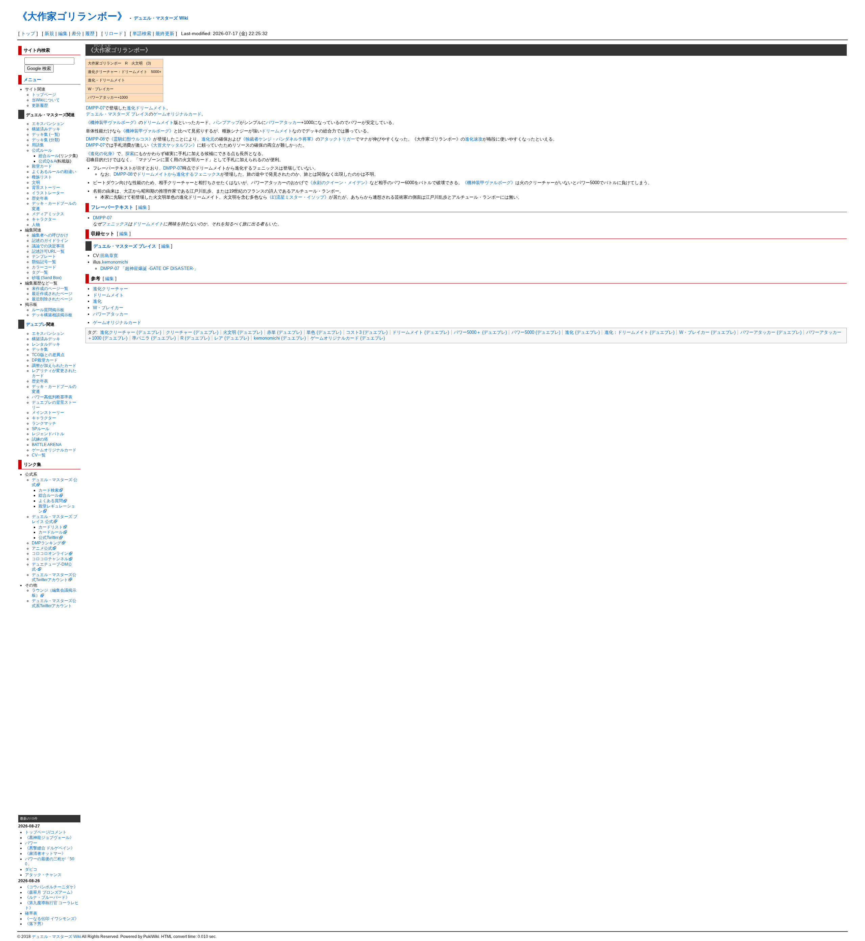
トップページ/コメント (46, 832)
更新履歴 (40, 105)
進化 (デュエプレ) (582, 332)
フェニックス (115, 223)
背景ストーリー (46, 187)
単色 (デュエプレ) (323, 332)
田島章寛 (109, 255)
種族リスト (42, 177)
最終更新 (164, 33)
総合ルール (49, 155)
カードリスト (51, 527)
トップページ (44, 94)
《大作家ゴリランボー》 (72, 16)
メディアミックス (48, 214)
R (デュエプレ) (194, 338)
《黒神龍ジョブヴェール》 (49, 837)
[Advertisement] (49, 711)
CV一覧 (39, 455)
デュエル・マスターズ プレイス (117, 114)
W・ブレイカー (108, 307)
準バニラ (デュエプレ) (154, 338)
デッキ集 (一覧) (46, 134)
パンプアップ (226, 122)
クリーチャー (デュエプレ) (192, 332)
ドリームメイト (150, 107)
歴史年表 (40, 198)
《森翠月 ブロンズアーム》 (50, 892)
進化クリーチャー (110, 288)
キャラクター (44, 219)
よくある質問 (51, 500)
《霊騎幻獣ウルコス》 (131, 139)
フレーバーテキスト (112, 206)
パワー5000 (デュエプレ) (536, 332)
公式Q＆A (47, 161)
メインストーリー (48, 412)
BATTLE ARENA (46, 444)
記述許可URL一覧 (48, 251)
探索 (129, 153)
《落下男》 (35, 923)
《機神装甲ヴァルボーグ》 (112, 122)
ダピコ (31, 869)
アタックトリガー (337, 139)
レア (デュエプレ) (231, 338)
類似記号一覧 (44, 261)
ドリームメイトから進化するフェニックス (178, 174)
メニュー (32, 79)
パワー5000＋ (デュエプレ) (480, 332)
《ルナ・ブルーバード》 (47, 897)
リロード (113, 33)
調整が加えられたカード (54, 365)
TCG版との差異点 (48, 354)
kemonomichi (115, 262)
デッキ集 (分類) (46, 140)
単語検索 (141, 33)
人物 (36, 224)
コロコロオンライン (50, 553)
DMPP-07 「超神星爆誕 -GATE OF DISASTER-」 (149, 268)
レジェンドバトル (48, 433)
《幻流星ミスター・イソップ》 (298, 197)
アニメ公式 (42, 548)
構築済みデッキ (46, 129)
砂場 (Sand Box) (46, 277)
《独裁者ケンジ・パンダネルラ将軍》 (278, 139)
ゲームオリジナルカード (54, 450)
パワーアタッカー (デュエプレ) (770, 332)
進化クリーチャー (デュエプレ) (130, 332)
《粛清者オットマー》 (45, 853)
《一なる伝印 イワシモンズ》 (52, 918)
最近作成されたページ (52, 293)
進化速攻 (474, 139)
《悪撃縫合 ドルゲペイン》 (50, 848)
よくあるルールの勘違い (54, 171)
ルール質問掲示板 (48, 309)
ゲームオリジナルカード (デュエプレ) (348, 338)
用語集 (38, 145)
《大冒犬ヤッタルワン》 (173, 145)
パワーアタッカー (283, 122)
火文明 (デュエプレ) (242, 332)
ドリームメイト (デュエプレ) (420, 332)
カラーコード (44, 267)
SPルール (40, 428)
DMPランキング (46, 543)
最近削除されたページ (52, 299)
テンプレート (44, 256)
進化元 (208, 139)
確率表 (31, 913)
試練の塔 (40, 439)
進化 (131, 107)
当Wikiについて (46, 100)
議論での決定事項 (48, 246)
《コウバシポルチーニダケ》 (51, 887)
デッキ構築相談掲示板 (52, 315)
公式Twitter (48, 537)
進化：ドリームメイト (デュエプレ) (639, 332)
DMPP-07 (95, 107)
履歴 (90, 33)
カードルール (51, 532)
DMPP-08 (95, 139)
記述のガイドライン (50, 240)
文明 (36, 182)
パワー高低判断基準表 (52, 397)
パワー (31, 843)
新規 (49, 33)
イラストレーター (48, 193)
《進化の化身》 (101, 153)
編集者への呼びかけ (50, 235)
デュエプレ (36, 324)
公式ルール (42, 150)
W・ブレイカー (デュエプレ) (707, 332)
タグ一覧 (40, 272)
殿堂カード (42, 166)
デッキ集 (40, 349)
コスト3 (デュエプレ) (367, 332)
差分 (76, 33)
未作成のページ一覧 (50, 288)
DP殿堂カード (45, 360)
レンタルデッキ (46, 344)
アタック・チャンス (43, 874)
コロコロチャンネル (50, 558)
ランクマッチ (44, 423)
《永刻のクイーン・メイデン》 (339, 182)
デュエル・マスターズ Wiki (161, 18)
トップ (28, 33)
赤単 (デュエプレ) (284, 332)
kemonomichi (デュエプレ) (280, 338)
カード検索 (49, 490)
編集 (63, 33)
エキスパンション (48, 123)
